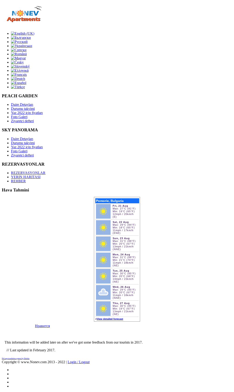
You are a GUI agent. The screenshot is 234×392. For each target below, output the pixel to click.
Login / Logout (79, 362)
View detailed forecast (110, 319)
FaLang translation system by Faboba (15, 359)
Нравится (42, 326)
